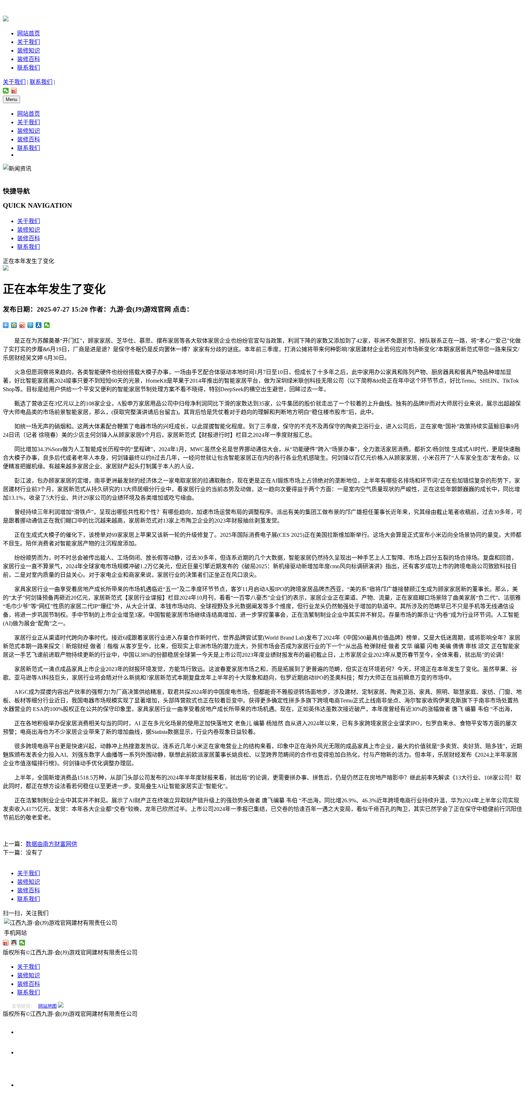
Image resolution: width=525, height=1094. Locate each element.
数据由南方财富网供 (51, 844)
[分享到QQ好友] (14, 943)
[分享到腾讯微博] (31, 325)
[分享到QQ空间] (14, 325)
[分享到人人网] (39, 325)
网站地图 (47, 1006)
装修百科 (28, 59)
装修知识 (28, 50)
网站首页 (28, 33)
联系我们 (28, 68)
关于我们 (28, 42)
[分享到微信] (6, 91)
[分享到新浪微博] (14, 91)
